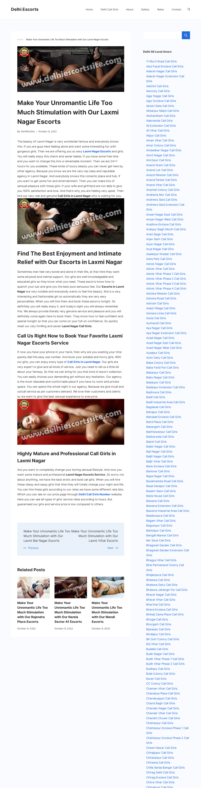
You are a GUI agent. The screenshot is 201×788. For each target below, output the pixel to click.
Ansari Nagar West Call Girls (164, 219)
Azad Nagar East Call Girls (163, 343)
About (129, 9)
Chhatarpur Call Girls (160, 757)
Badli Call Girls (155, 397)
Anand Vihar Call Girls (160, 185)
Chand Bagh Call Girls (160, 703)
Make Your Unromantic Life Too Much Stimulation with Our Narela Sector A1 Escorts (69, 612)
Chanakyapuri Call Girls (161, 698)
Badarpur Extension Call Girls (165, 387)
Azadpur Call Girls (158, 352)
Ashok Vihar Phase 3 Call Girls (166, 283)
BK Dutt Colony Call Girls (162, 639)
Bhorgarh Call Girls (158, 624)
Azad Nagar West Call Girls (164, 347)
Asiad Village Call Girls (160, 308)
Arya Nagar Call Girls (160, 249)
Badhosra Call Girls (158, 392)
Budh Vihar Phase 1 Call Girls (165, 659)
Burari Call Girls (156, 678)
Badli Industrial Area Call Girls (165, 402)
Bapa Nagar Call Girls (160, 476)
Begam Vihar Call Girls (161, 520)
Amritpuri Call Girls (158, 160)
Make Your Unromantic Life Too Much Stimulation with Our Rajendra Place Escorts (32, 612)
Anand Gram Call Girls (160, 165)
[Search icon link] (188, 9)
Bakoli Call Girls (156, 441)
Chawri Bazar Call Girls (161, 747)
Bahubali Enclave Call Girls (163, 417)
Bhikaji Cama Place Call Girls (165, 614)
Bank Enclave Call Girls (161, 466)
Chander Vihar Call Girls (162, 713)
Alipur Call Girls (156, 135)
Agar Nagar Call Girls (160, 96)
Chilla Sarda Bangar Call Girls (165, 767)
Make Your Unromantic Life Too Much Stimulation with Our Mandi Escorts (107, 612)
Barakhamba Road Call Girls (164, 481)
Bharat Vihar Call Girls (160, 599)
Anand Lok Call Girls (159, 170)
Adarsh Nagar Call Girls (161, 71)
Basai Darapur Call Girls (161, 486)
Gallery (145, 9)
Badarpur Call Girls (158, 382)
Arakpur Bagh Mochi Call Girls (166, 229)
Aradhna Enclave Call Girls (163, 224)
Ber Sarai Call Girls (158, 540)
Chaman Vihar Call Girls (161, 688)
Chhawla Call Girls (158, 762)
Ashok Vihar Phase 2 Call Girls (166, 278)
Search (186, 35)
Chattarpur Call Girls (159, 723)
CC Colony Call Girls (159, 683)
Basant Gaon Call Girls (161, 491)
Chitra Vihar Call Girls (160, 782)
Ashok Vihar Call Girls (160, 268)
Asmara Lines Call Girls (161, 313)
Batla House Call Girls (160, 496)
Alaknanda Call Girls (159, 120)
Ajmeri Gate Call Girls (160, 106)
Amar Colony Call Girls (161, 145)
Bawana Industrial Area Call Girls (167, 510)
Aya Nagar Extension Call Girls (166, 333)
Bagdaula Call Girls (158, 407)
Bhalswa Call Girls (158, 580)
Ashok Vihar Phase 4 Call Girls (166, 288)
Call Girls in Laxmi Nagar (83, 362)
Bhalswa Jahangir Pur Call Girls (166, 589)
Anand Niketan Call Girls (162, 175)
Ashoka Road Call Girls (161, 298)
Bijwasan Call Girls (158, 629)
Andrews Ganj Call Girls (161, 199)
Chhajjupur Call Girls (159, 752)
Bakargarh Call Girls (159, 426)
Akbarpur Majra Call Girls (162, 110)
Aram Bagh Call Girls (159, 234)
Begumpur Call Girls (159, 525)
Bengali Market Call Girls (162, 535)
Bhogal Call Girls (157, 619)
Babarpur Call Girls (158, 372)
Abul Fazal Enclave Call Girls (164, 66)
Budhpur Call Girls (158, 668)
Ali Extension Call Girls (161, 125)
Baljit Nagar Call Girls (160, 456)
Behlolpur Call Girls (158, 530)
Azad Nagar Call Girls (160, 338)
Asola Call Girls (156, 318)
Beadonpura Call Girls (160, 515)
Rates (160, 9)
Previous (33, 547)
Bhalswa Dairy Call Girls (161, 584)
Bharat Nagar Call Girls (161, 594)
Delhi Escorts (24, 9)
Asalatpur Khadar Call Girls (164, 254)
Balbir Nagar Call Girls (160, 446)
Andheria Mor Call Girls (161, 194)
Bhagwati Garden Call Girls (164, 545)
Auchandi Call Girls (158, 323)
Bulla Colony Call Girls (160, 673)
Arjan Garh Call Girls (159, 239)
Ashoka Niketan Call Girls (163, 293)
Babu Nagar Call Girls (160, 377)
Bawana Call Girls (157, 501)
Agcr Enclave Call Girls (161, 101)
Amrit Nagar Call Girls (160, 155)
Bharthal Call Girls (158, 604)
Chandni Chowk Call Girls (163, 718)
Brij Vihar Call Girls (158, 644)
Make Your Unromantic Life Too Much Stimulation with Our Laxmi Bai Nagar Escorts (47, 536)
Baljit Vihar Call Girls (159, 461)
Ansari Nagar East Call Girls (164, 214)
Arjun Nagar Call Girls (160, 244)
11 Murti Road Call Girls (161, 61)
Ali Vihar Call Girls (157, 130)
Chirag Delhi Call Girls (160, 772)
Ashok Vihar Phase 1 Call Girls (165, 273)
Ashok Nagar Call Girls (161, 264)
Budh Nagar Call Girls (160, 654)
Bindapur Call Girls (158, 634)
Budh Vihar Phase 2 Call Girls (165, 663)
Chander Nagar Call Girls (162, 708)
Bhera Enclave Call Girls (162, 609)
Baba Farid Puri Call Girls (162, 367)
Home (89, 9)
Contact (176, 9)
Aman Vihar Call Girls (160, 140)
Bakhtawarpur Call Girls (161, 431)
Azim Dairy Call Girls (159, 357)
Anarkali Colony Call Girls (162, 189)
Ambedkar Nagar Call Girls (163, 150)
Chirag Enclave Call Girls (162, 777)
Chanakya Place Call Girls (163, 693)
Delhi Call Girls (109, 9)
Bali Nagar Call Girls (159, 451)
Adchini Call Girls (157, 86)
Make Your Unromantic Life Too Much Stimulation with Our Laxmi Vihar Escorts (94, 536)
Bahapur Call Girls (158, 412)
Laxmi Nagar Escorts (97, 151)
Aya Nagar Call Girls (159, 328)
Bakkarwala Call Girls (160, 436)
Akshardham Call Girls (160, 115)
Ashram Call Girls (157, 303)
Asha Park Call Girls (159, 259)
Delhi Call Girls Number (94, 494)
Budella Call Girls (157, 649)
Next (110, 547)
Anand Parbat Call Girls (161, 180)
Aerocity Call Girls (158, 91)
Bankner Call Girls (158, 471)
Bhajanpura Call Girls (160, 575)
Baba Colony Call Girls (161, 362)
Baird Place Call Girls (159, 422)
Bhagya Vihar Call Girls (161, 560)
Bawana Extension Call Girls (164, 505)
